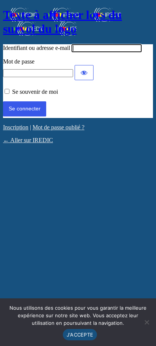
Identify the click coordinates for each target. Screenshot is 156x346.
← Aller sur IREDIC (28, 140)
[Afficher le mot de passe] (84, 72)
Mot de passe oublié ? (58, 127)
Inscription (15, 127)
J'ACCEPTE (80, 335)
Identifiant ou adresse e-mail (36, 48)
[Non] (146, 322)
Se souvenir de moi (35, 91)
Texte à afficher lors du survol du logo (62, 22)
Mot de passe (18, 61)
